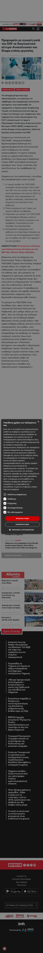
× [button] (38, 422)
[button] (21, 529)
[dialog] (21, 476)
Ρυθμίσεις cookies (30, 487)
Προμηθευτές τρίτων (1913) (13, 455)
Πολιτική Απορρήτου (11, 489)
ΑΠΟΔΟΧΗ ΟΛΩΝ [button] (22, 518)
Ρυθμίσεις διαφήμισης (12, 481)
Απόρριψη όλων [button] (22, 524)
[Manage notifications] (4, 948)
